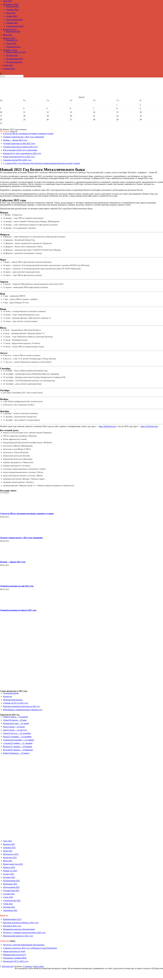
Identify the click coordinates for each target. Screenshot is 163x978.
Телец (14, 720)
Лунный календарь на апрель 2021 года (20, 147)
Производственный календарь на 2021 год (21, 706)
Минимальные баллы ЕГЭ (14, 955)
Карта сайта (38, 966)
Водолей (18, 750)
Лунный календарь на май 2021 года (19, 143)
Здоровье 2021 (12, 10)
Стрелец (17, 743)
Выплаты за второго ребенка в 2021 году (21, 923)
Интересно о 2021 (11, 4)
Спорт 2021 (11, 43)
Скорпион (18, 740)
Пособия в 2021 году (12, 926)
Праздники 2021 (13, 31)
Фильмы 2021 (9, 69)
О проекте (27, 966)
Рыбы (16, 753)
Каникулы (7, 696)
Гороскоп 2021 (12, 6)
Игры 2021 (11, 13)
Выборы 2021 (12, 40)
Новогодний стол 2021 (16, 52)
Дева (17, 733)
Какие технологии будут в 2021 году (19, 157)
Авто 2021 (7, 841)
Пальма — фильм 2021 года (15, 140)
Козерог (17, 746)
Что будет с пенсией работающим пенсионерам (23, 945)
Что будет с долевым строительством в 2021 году (24, 932)
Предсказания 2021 (14, 19)
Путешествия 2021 (14, 62)
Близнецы (16, 723)
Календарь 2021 (10, 29)
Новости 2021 (9, 38)
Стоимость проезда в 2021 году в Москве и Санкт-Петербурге (30, 948)
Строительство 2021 (15, 26)
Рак (14, 727)
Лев (15, 730)
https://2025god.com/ (149, 426)
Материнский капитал (13, 700)
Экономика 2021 (13, 47)
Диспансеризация (10, 693)
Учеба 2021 (8, 65)
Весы (17, 737)
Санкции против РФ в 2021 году (17, 160)
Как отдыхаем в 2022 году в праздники (20, 150)
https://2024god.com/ (107, 426)
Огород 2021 (11, 16)
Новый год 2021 (10, 50)
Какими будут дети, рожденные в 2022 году (22, 153)
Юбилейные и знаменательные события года (22, 710)
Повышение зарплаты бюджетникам (19, 929)
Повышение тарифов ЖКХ (15, 958)
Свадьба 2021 (12, 23)
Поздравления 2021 (14, 59)
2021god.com (7, 966)
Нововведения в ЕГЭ (12, 919)
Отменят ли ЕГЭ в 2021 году (15, 703)
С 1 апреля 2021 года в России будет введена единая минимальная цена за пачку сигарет (41, 163)
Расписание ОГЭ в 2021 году (15, 961)
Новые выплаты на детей (14, 951)
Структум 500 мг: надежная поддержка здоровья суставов (28, 133)
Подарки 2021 (12, 55)
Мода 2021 (7, 35)
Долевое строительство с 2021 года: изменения (23, 137)
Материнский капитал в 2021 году (18, 936)
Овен (15, 717)
